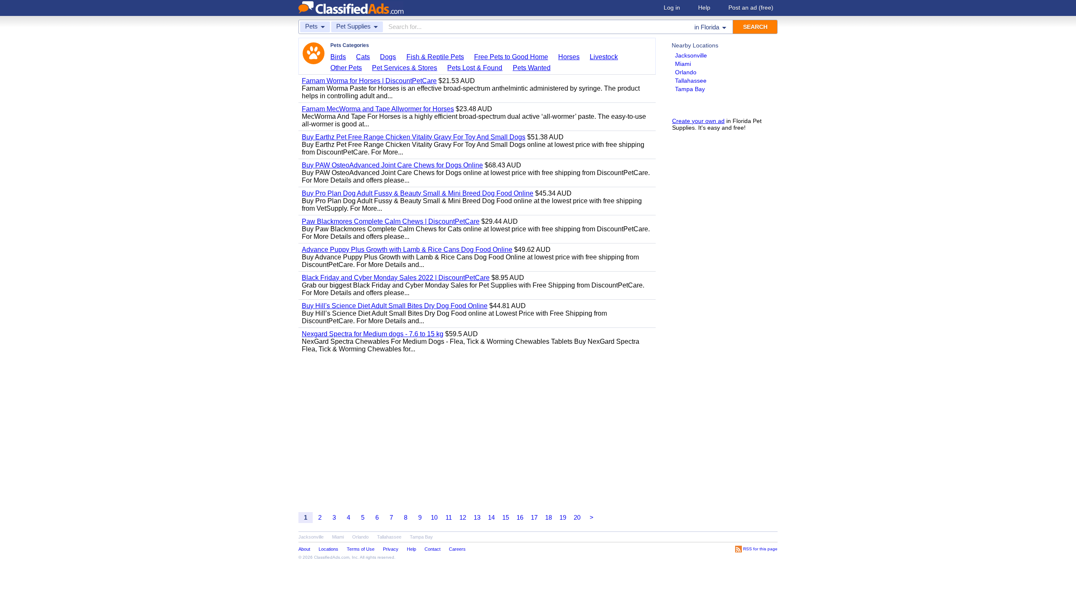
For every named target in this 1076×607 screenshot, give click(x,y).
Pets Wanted (532, 67)
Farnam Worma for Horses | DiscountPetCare (369, 80)
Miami (683, 63)
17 (534, 517)
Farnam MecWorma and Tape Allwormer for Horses (378, 109)
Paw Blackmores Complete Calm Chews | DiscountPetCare (391, 221)
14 (491, 517)
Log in (672, 7)
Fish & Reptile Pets (435, 56)
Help (704, 7)
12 (462, 517)
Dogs (388, 56)
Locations (328, 549)
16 (520, 517)
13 (477, 517)
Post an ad (750, 7)
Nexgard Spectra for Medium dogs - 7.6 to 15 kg (372, 334)
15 (505, 517)
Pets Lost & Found (474, 67)
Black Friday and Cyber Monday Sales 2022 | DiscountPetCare (396, 277)
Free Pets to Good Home (511, 56)
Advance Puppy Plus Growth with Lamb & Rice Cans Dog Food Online (407, 249)
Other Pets (346, 67)
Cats (363, 56)
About (304, 549)
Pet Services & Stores (404, 67)
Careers (457, 549)
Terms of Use (360, 549)
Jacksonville (691, 55)
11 (449, 517)
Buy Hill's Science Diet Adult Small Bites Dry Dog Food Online (395, 305)
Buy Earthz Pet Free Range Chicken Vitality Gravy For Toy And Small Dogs (413, 137)
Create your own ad (698, 121)
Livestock (604, 56)
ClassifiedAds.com (331, 557)
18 (548, 517)
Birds (338, 56)
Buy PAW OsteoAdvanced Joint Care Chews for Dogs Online (392, 165)
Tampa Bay (690, 89)
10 (434, 517)
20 (577, 517)
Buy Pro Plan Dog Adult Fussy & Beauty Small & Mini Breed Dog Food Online (417, 193)
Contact (432, 549)
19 (562, 517)
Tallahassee (691, 80)
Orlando (685, 72)
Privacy (390, 549)
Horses (569, 56)
